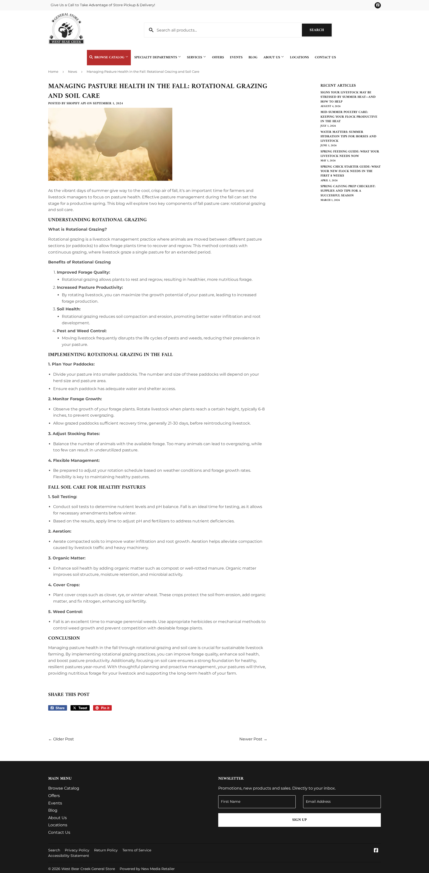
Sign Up (299, 820)
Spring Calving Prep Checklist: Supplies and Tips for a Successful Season (348, 190)
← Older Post (61, 739)
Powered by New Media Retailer (147, 869)
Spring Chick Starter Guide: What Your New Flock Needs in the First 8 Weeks (351, 171)
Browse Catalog (109, 57)
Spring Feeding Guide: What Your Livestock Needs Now (350, 154)
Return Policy (106, 850)
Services (195, 57)
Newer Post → (253, 739)
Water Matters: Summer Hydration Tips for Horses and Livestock (348, 136)
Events (236, 57)
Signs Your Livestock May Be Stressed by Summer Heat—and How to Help (348, 97)
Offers (218, 57)
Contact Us (325, 57)
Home (53, 71)
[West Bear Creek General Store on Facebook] (376, 850)
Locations (299, 57)
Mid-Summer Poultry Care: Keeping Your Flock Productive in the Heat (349, 116)
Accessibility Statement (68, 856)
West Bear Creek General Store (88, 869)
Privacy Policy (77, 850)
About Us (272, 57)
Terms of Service (136, 850)
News (72, 71)
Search (321, 30)
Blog (253, 57)
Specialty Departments (156, 57)
